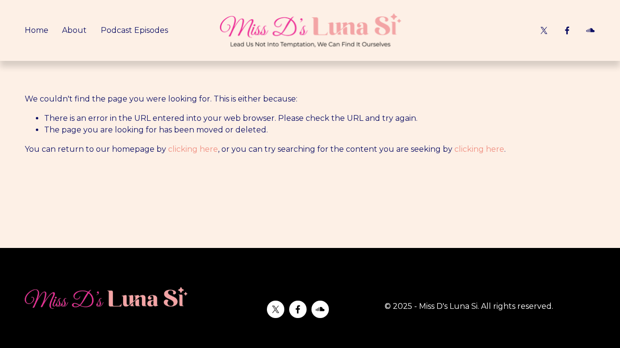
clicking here (193, 149)
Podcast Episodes (134, 30)
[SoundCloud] (590, 30)
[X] (544, 30)
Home (36, 30)
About (74, 30)
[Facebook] (567, 30)
